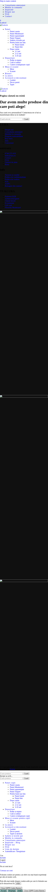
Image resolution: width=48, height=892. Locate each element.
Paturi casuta (15, 31)
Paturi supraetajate (17, 36)
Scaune (13, 71)
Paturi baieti (19, 45)
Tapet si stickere (16, 834)
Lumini (13, 80)
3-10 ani (18, 56)
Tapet (12, 84)
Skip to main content (8, 1)
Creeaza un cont (6, 870)
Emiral (12, 769)
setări (18, 883)
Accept (3, 891)
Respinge (11, 891)
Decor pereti (14, 82)
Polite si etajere (16, 60)
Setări (20, 891)
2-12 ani (18, 54)
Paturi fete (19, 47)
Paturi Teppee (15, 38)
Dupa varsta (14, 49)
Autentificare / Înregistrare (15, 851)
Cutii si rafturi (15, 62)
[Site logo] (4, 25)
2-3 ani (17, 51)
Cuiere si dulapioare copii (20, 65)
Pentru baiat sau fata (17, 42)
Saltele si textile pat (17, 40)
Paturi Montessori (17, 34)
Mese (12, 69)
